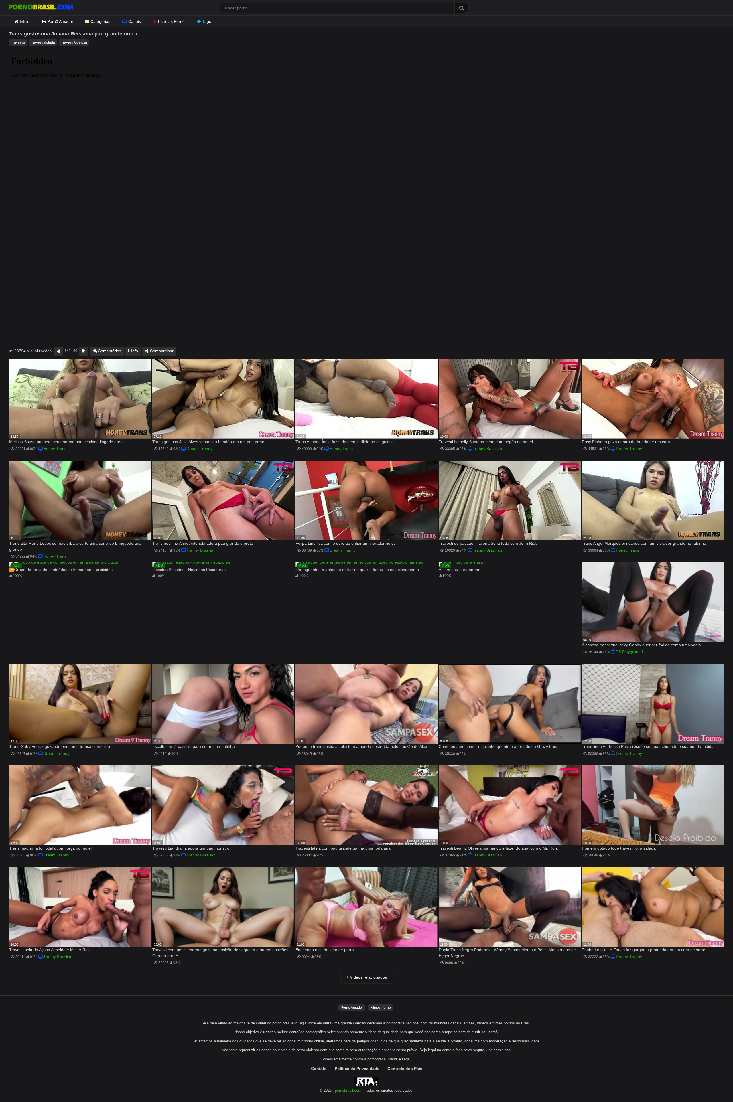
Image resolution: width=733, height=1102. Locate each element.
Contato (319, 1068)
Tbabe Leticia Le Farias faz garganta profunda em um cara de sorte (643, 949)
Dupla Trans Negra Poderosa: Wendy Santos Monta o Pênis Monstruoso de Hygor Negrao (507, 952)
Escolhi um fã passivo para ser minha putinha (193, 746)
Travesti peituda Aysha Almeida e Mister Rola (50, 949)
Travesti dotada (43, 42)
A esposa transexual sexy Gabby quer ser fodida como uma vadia (641, 645)
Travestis (18, 42)
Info (134, 351)
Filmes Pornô (380, 1008)
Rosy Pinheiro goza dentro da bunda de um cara (626, 441)
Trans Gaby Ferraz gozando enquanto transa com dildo (59, 746)
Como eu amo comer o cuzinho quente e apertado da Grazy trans (498, 746)
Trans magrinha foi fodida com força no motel (50, 848)
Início (24, 21)
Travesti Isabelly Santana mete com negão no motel (486, 441)
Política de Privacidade (357, 1068)
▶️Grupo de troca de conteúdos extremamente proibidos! (61, 569)
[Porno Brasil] (41, 8)
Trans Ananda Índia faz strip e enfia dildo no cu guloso (344, 441)
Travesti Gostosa (74, 42)
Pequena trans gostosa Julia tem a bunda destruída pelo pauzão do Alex (361, 746)
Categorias (100, 21)
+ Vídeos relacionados (366, 977)
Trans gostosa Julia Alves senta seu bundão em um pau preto (208, 441)
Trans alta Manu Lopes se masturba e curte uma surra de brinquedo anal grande (75, 546)
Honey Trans (54, 448)
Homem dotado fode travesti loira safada (619, 848)
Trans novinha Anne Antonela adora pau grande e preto (202, 543)
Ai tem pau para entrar (459, 569)
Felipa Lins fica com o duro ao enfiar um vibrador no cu (345, 543)
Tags (206, 21)
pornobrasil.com (348, 1091)
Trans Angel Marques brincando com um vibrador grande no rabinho (644, 543)
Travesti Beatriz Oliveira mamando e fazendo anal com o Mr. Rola (498, 848)
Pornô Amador (60, 21)
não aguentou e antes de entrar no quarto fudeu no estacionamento (357, 569)
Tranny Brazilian (487, 448)
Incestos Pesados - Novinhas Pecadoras (189, 569)
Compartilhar (161, 351)
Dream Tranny (199, 448)
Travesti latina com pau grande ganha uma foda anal (343, 848)
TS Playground (629, 651)
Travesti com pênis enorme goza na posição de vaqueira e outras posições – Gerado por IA (222, 952)
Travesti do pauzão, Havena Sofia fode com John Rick (488, 543)
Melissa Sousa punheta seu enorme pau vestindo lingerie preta (66, 441)
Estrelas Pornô (171, 21)
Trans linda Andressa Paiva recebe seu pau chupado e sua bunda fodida (648, 746)
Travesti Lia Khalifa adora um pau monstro (190, 848)
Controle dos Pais (404, 1068)
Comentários (109, 351)
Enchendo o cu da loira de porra (324, 949)
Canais (134, 21)
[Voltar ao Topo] (714, 1085)
